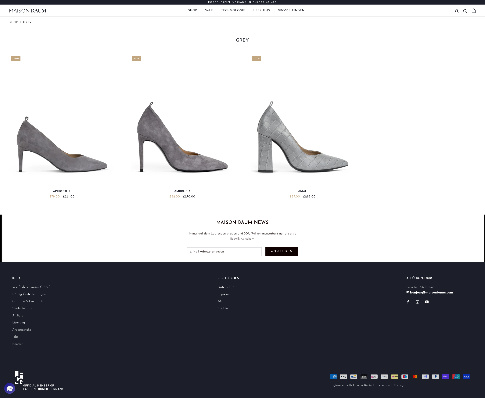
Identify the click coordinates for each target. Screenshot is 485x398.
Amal (302, 191)
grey (27, 22)
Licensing (18, 322)
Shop (192, 10)
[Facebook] (408, 301)
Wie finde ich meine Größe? (31, 287)
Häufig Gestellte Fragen (29, 294)
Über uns (261, 10)
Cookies (223, 308)
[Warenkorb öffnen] (474, 11)
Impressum (225, 294)
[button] (9, 388)
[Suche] (465, 11)
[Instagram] (417, 301)
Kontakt (17, 344)
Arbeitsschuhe (21, 329)
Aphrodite (62, 191)
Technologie (233, 10)
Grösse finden (291, 10)
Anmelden (282, 251)
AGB (221, 301)
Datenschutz (226, 287)
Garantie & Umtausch (27, 301)
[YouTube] (427, 301)
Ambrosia (182, 191)
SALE (209, 10)
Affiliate (17, 315)
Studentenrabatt (24, 308)
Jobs (15, 336)
